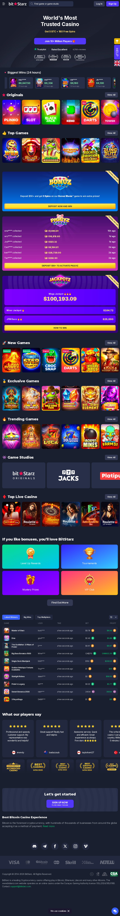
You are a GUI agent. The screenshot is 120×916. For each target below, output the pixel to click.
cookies (62, 911)
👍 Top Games (15, 133)
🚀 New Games (16, 343)
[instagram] (75, 846)
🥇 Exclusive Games (20, 381)
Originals (15, 95)
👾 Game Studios (18, 457)
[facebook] (55, 846)
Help (117, 52)
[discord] (34, 846)
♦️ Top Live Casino (19, 497)
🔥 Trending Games (20, 419)
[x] (65, 846)
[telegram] (44, 846)
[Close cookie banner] (68, 911)
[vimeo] (85, 846)
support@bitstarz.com (20, 886)
